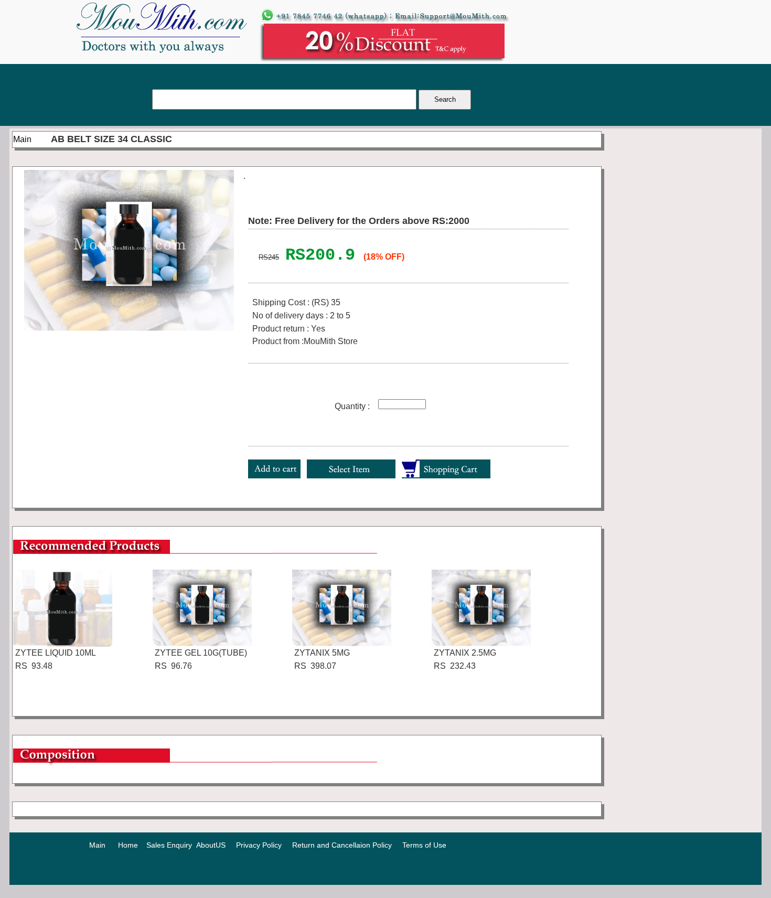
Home (128, 845)
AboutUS (211, 845)
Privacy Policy (259, 845)
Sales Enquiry (169, 845)
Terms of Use (424, 845)
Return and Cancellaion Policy (342, 845)
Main (22, 139)
